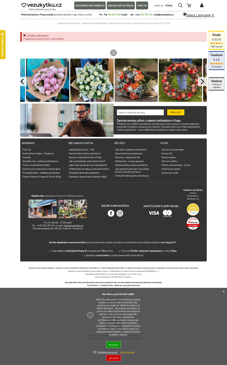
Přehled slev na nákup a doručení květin (89, 168)
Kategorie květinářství (68, 23)
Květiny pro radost (171, 168)
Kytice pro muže (169, 172)
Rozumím (113, 344)
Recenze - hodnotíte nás (127, 157)
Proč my (27, 149)
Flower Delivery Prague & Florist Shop (42, 176)
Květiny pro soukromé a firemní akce (41, 168)
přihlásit (175, 112)
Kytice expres (168, 157)
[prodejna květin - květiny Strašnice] (42, 217)
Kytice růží (166, 153)
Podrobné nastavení (107, 352)
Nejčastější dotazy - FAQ (81, 149)
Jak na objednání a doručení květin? (87, 161)
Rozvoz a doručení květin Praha (85, 157)
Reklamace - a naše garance (129, 161)
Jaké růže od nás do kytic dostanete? (88, 164)
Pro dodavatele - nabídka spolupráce (41, 172)
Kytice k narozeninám (172, 149)
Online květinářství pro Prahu (42, 9)
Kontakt (27, 157)
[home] (41, 7)
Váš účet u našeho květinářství (131, 149)
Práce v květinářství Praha (36, 164)
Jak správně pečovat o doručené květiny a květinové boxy (132, 170)
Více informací (127, 352)
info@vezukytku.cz (74, 225)
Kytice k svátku (169, 161)
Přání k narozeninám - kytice (176, 164)
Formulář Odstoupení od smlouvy (132, 175)
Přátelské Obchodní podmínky (84, 172)
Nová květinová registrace (129, 153)
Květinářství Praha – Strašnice (38, 153)
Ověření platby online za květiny (131, 164)
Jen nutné (113, 358)
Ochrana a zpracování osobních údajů (88, 176)
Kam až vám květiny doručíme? (85, 153)
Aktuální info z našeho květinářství (40, 161)
